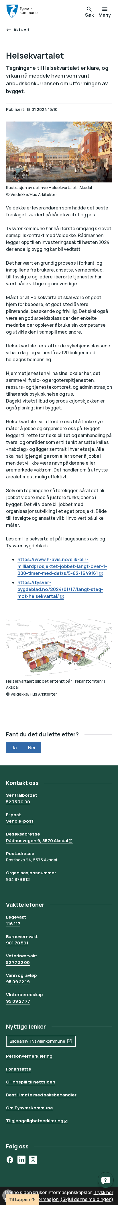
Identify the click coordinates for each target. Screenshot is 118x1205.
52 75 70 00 (18, 802)
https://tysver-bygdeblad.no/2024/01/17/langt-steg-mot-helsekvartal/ (60, 589)
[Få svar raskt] (106, 1180)
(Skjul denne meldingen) (86, 1199)
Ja (14, 747)
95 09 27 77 (18, 1001)
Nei (31, 747)
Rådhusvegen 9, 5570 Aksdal (37, 841)
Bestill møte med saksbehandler (41, 1095)
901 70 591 (17, 943)
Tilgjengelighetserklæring (34, 1121)
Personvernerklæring (29, 1056)
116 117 (13, 924)
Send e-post (20, 821)
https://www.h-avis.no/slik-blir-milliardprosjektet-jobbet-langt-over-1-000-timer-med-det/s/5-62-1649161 (62, 566)
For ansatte (18, 1069)
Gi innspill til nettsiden (30, 1082)
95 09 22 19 (18, 982)
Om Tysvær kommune (29, 1108)
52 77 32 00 (18, 962)
